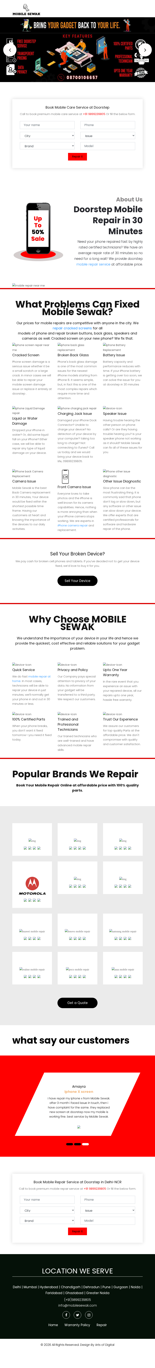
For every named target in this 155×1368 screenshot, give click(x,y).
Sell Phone (132, 7)
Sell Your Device (77, 581)
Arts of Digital (104, 1345)
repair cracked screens (72, 328)
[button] (9, 49)
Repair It (77, 156)
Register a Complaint (102, 7)
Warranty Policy (77, 1325)
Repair (75, 7)
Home (59, 7)
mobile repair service (93, 264)
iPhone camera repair (73, 525)
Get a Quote (77, 1003)
